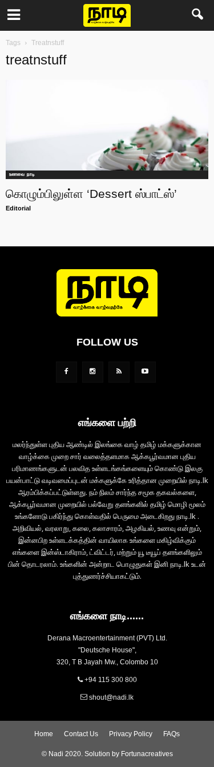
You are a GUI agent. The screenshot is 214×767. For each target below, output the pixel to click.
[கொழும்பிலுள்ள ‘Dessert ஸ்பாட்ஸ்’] (107, 129)
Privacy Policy (130, 734)
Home (43, 734)
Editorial (18, 208)
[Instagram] (92, 372)
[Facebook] (66, 372)
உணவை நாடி (22, 174)
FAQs (171, 734)
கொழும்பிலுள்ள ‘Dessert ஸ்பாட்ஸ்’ (91, 193)
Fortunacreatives (147, 754)
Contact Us (81, 734)
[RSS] (119, 372)
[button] (198, 15)
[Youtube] (145, 372)
